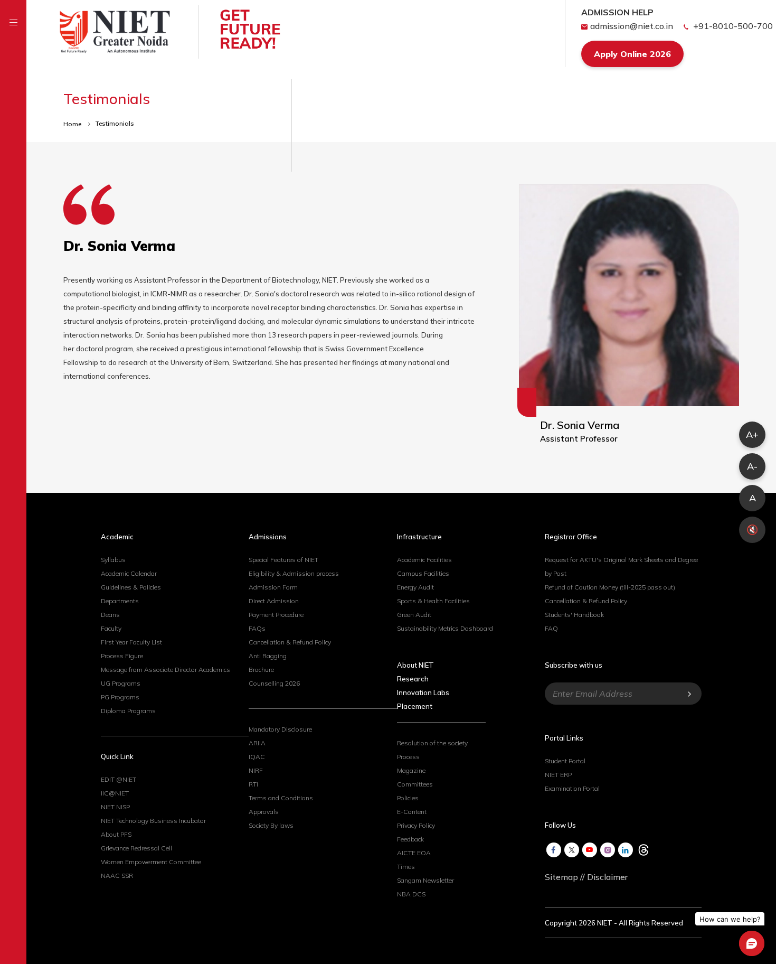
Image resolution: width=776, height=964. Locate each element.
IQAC (257, 757)
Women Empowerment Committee (151, 862)
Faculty (111, 628)
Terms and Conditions (281, 798)
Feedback (410, 839)
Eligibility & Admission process (294, 573)
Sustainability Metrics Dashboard (445, 628)
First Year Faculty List (131, 642)
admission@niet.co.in (631, 26)
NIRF (256, 770)
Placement (414, 706)
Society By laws (271, 825)
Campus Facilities (423, 573)
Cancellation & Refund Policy (290, 642)
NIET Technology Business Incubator (153, 821)
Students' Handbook (574, 615)
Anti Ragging (268, 656)
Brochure (261, 669)
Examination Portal (572, 788)
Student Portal (565, 761)
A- (752, 466)
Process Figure (122, 656)
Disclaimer (607, 877)
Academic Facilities (424, 560)
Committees (415, 784)
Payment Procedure (276, 615)
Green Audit (414, 615)
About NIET (415, 665)
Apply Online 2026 (632, 54)
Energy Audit (415, 587)
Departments (120, 601)
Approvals (264, 812)
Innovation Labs (423, 692)
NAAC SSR (117, 875)
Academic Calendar (129, 573)
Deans (110, 615)
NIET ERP (558, 775)
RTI (253, 784)
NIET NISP (115, 807)
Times (406, 867)
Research (413, 679)
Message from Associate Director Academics (165, 669)
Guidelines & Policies (131, 587)
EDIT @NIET (118, 779)
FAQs (257, 628)
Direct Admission (274, 601)
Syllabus (113, 560)
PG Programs (120, 697)
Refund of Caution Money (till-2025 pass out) (610, 587)
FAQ (551, 628)
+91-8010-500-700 (732, 26)
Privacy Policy (416, 825)
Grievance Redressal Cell (136, 848)
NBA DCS (411, 894)
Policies (408, 798)
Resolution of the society (432, 743)
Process (408, 757)
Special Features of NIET (283, 560)
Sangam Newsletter (425, 880)
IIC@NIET (115, 793)
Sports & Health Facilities (433, 601)
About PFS (116, 834)
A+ (752, 434)
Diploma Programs (128, 711)
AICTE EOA (414, 853)
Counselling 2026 (274, 683)
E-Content (412, 812)
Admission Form (273, 587)
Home (73, 124)
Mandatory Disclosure (280, 729)
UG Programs (120, 683)
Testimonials (115, 123)
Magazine (411, 770)
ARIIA (257, 743)
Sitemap (561, 877)
